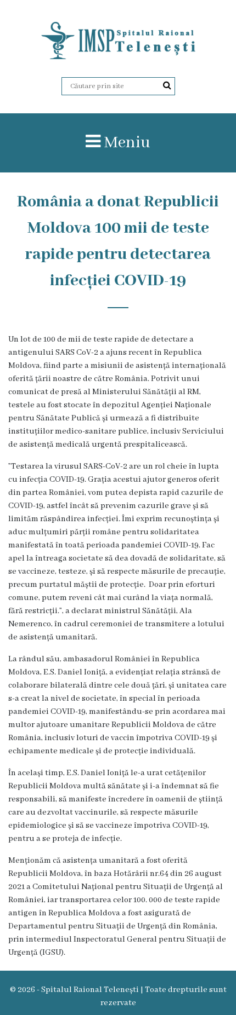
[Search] (167, 86)
